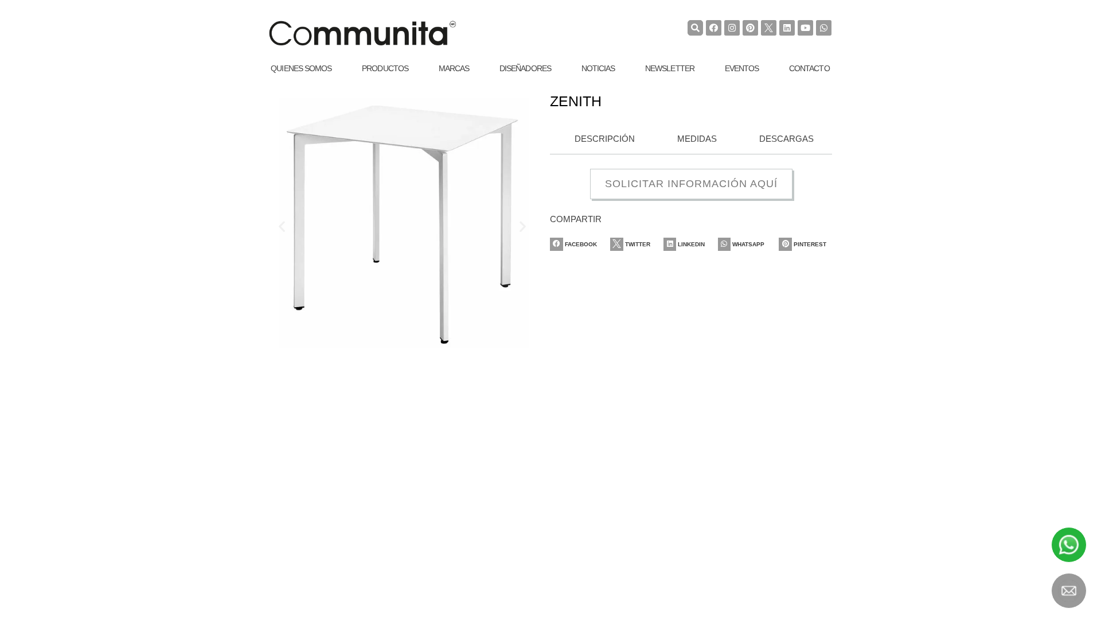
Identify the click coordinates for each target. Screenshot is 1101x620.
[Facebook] (713, 28)
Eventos (742, 68)
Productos (385, 68)
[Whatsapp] (823, 28)
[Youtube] (805, 28)
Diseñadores (525, 68)
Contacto (809, 68)
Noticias (598, 68)
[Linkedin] (787, 28)
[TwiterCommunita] (768, 28)
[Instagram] (732, 28)
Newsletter (669, 68)
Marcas (454, 68)
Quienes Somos (301, 68)
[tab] (601, 139)
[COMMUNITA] (362, 33)
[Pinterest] (750, 28)
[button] (282, 226)
